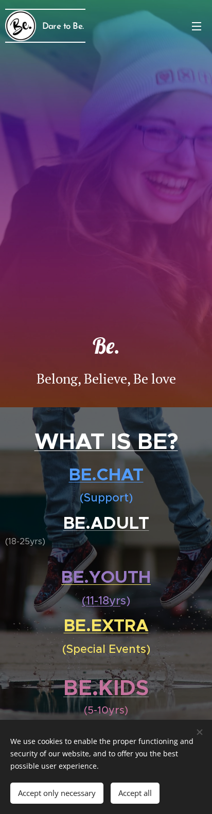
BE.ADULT (106, 523)
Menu (196, 25)
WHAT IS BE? (106, 441)
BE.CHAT (106, 474)
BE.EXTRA (106, 625)
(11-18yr (101, 601)
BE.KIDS (106, 687)
